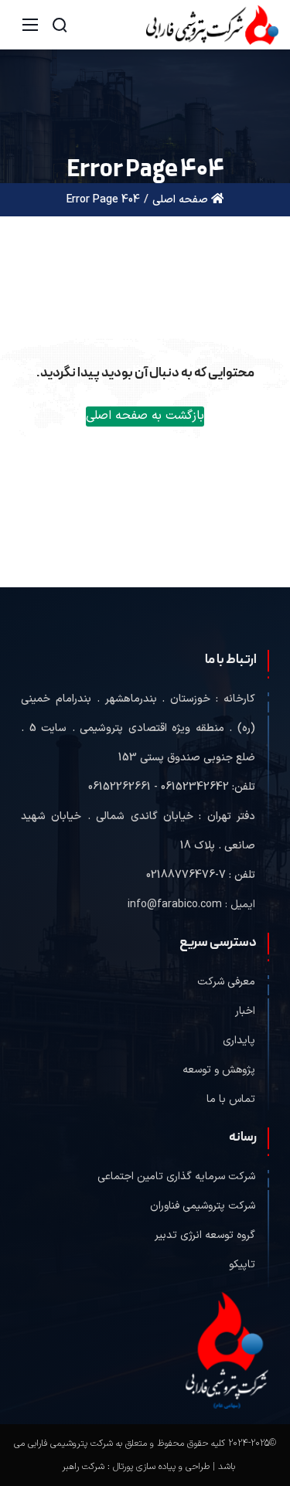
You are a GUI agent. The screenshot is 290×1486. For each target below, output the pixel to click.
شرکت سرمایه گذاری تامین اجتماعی (176, 1176)
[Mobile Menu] (30, 25)
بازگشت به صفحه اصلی (145, 415)
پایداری (239, 1040)
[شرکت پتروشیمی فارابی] (212, 24)
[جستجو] (59, 25)
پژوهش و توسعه (219, 1070)
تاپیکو (242, 1264)
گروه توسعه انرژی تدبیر (205, 1235)
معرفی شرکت (226, 982)
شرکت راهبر (83, 1467)
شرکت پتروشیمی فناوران (202, 1206)
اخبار (245, 1011)
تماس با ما (230, 1099)
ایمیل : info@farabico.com (191, 904)
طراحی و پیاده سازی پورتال (161, 1467)
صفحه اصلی (181, 200)
